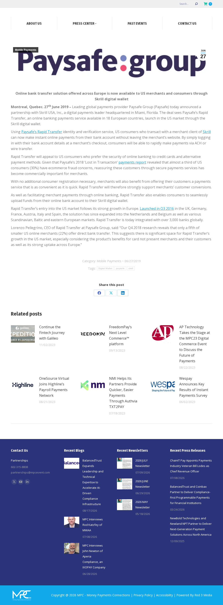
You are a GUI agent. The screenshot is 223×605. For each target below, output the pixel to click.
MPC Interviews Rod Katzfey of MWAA (93, 524)
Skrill (207, 131)
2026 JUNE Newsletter (142, 484)
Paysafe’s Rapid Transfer (41, 131)
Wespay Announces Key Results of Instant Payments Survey (193, 387)
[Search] (196, 4)
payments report (132, 162)
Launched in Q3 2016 (157, 208)
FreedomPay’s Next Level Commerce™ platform (120, 335)
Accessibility (164, 595)
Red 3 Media (203, 595)
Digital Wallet (105, 268)
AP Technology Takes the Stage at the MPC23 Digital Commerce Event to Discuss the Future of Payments (194, 344)
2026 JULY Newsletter (142, 463)
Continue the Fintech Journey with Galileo (52, 333)
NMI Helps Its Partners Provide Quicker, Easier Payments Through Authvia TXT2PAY (123, 392)
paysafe (120, 268)
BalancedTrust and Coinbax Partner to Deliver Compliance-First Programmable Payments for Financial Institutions (190, 495)
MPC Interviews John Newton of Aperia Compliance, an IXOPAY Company (94, 556)
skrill (130, 268)
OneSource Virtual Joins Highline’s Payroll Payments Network (54, 387)
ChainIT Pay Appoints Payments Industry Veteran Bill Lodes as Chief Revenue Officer (191, 465)
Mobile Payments (25, 49)
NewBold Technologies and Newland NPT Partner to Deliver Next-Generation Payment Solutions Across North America (191, 526)
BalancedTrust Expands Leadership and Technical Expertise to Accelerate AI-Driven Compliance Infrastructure (93, 482)
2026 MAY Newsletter (142, 504)
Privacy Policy (143, 595)
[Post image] (23, 334)
